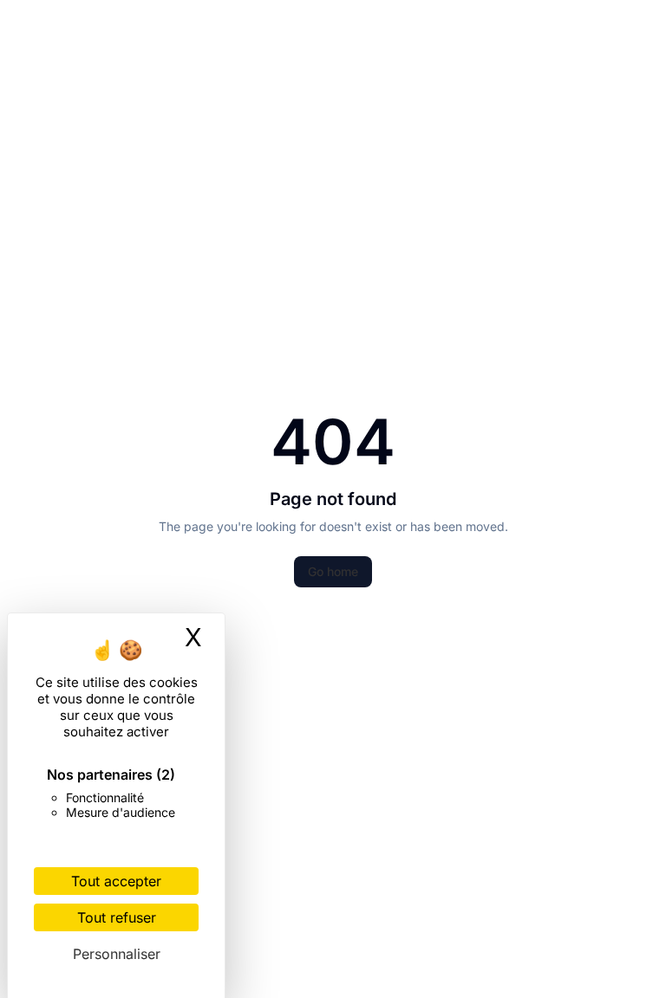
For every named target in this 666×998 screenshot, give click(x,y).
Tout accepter (116, 881)
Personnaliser (116, 953)
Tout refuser (116, 917)
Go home (333, 571)
